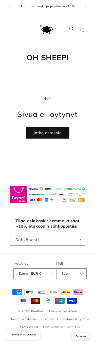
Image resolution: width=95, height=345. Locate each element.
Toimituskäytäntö (23, 319)
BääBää (37, 311)
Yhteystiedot (29, 327)
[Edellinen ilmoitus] (9, 6)
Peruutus (80, 336)
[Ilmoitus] (85, 6)
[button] (10, 29)
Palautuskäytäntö (76, 319)
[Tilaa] (79, 240)
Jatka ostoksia (47, 132)
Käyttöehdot (50, 319)
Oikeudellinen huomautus (61, 327)
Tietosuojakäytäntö (63, 311)
